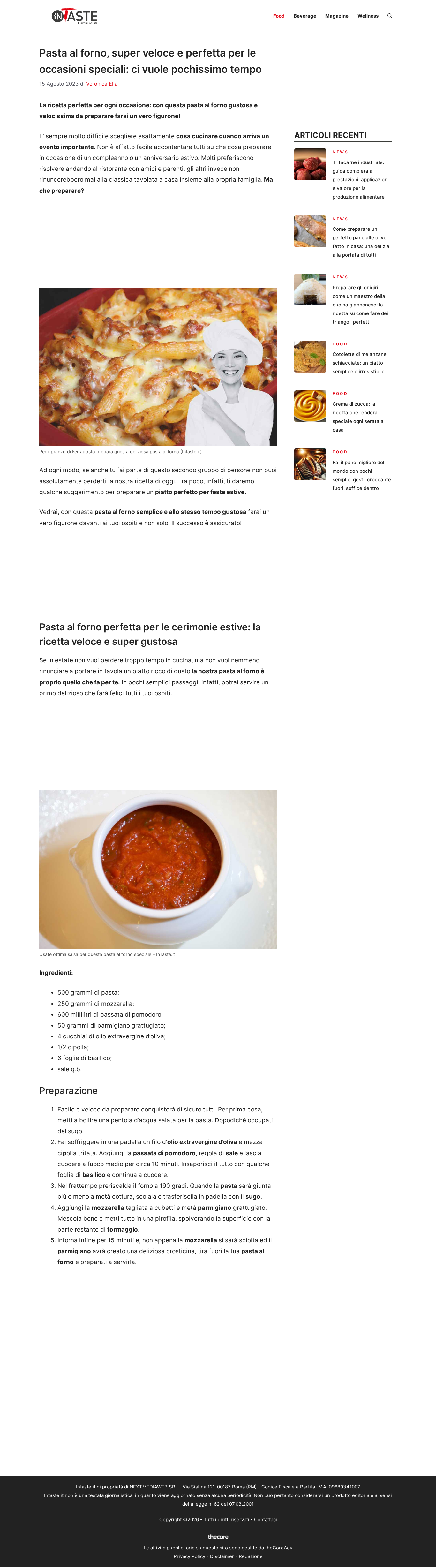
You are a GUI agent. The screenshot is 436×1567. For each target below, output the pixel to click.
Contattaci (265, 1520)
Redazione (251, 1556)
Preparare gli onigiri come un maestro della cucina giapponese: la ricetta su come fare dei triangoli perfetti (360, 304)
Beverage (305, 16)
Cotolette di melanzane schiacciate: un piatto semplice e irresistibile (360, 362)
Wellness (368, 16)
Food (279, 16)
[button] (390, 16)
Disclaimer (222, 1556)
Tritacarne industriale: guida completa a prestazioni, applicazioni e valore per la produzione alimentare (361, 179)
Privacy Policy (189, 1556)
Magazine (337, 16)
